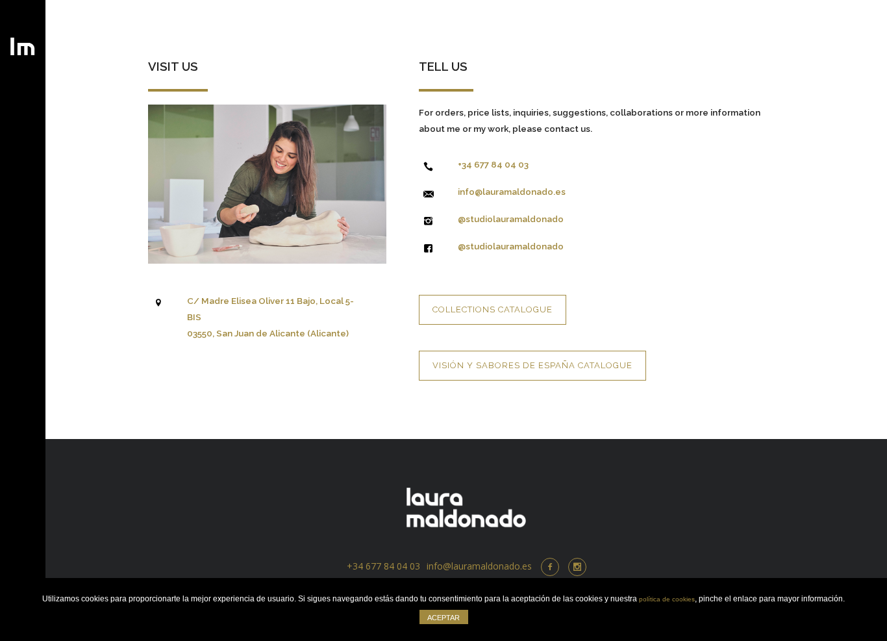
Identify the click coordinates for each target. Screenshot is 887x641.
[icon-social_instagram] (577, 567)
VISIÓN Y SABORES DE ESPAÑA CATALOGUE (532, 365)
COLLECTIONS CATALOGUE (492, 309)
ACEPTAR (443, 618)
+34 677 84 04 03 (493, 164)
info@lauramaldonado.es (512, 191)
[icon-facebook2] (553, 567)
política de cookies (667, 599)
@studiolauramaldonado (511, 219)
